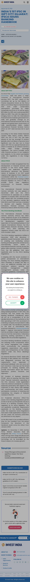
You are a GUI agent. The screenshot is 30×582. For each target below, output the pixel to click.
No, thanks (13, 297)
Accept (13, 303)
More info (15, 292)
